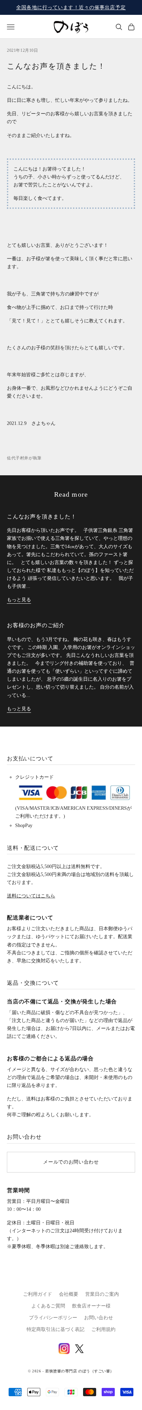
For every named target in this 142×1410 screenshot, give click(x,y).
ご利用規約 (103, 1329)
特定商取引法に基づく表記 (55, 1329)
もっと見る (19, 599)
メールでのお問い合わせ (71, 1162)
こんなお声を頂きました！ (42, 516)
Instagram (64, 1348)
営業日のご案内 (102, 1294)
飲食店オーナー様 (91, 1306)
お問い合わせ (98, 1317)
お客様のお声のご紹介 (36, 625)
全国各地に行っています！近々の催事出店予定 (71, 7)
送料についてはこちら (31, 895)
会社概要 (68, 1294)
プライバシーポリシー (53, 1317)
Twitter (79, 1348)
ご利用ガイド (37, 1294)
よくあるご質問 (48, 1306)
